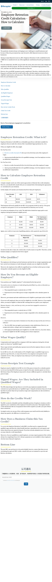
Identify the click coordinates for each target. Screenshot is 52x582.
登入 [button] (49, 1)
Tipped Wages (5, 103)
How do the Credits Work (8, 107)
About (42, 1)
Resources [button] (22, 5)
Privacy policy (11, 480)
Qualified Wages (5, 96)
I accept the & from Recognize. (11, 480)
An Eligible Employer (7, 93)
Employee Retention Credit (8, 82)
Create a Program (46, 5)
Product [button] (15, 5)
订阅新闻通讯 (6, 28)
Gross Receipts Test (6, 100)
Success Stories (30, 5)
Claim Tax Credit (5, 110)
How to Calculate (5, 86)
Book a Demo (31, 8)
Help (46, 1)
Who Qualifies (5, 89)
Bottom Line (4, 114)
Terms (8, 480)
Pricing (37, 5)
